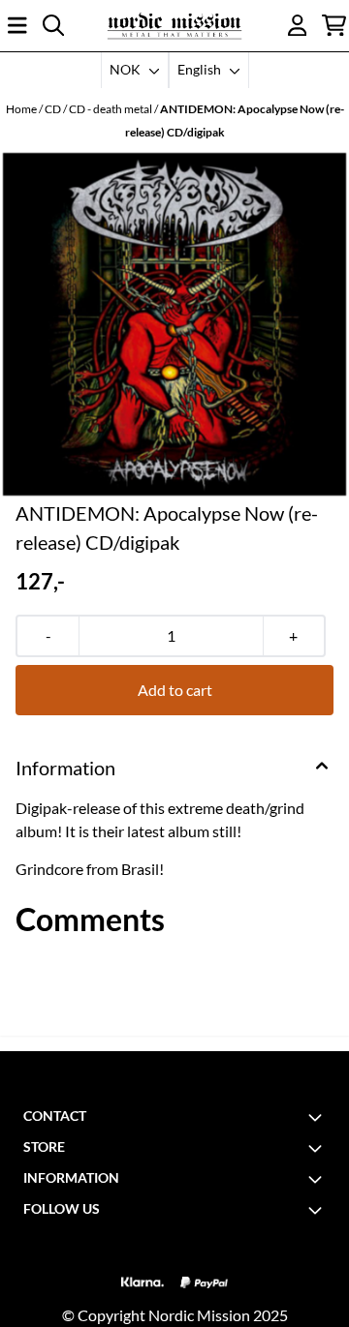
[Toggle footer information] (318, 1117)
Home (22, 109)
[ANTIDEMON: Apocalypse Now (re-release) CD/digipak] (174, 324)
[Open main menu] (17, 25)
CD (54, 109)
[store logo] (174, 26)
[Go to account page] (297, 25)
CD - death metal (111, 109)
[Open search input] (53, 25)
